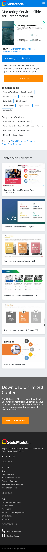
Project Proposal (24, 105)
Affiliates (5, 519)
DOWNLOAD (24, 78)
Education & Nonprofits (11, 502)
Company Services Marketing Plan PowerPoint (19, 191)
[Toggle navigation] (42, 3)
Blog (3, 471)
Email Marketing (8, 105)
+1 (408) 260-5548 (14, 531)
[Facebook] (10, 456)
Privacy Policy (7, 506)
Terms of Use (7, 509)
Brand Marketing (27, 92)
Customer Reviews (9, 481)
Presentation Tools (9, 488)
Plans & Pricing (8, 474)
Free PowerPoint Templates (13, 484)
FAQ (3, 499)
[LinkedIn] (3, 456)
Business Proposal (9, 96)
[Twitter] (6, 456)
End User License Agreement (13, 512)
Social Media (7, 110)
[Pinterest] (13, 456)
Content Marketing (26, 96)
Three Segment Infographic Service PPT (21, 330)
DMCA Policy (7, 516)
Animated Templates (10, 92)
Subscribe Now (15, 420)
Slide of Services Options (14, 364)
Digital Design (8, 101)
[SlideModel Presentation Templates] (14, 3)
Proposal (37, 105)
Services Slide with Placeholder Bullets (20, 295)
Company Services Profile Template (19, 227)
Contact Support (13, 536)
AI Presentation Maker (11, 478)
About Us (5, 467)
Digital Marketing (22, 101)
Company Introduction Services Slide (20, 261)
